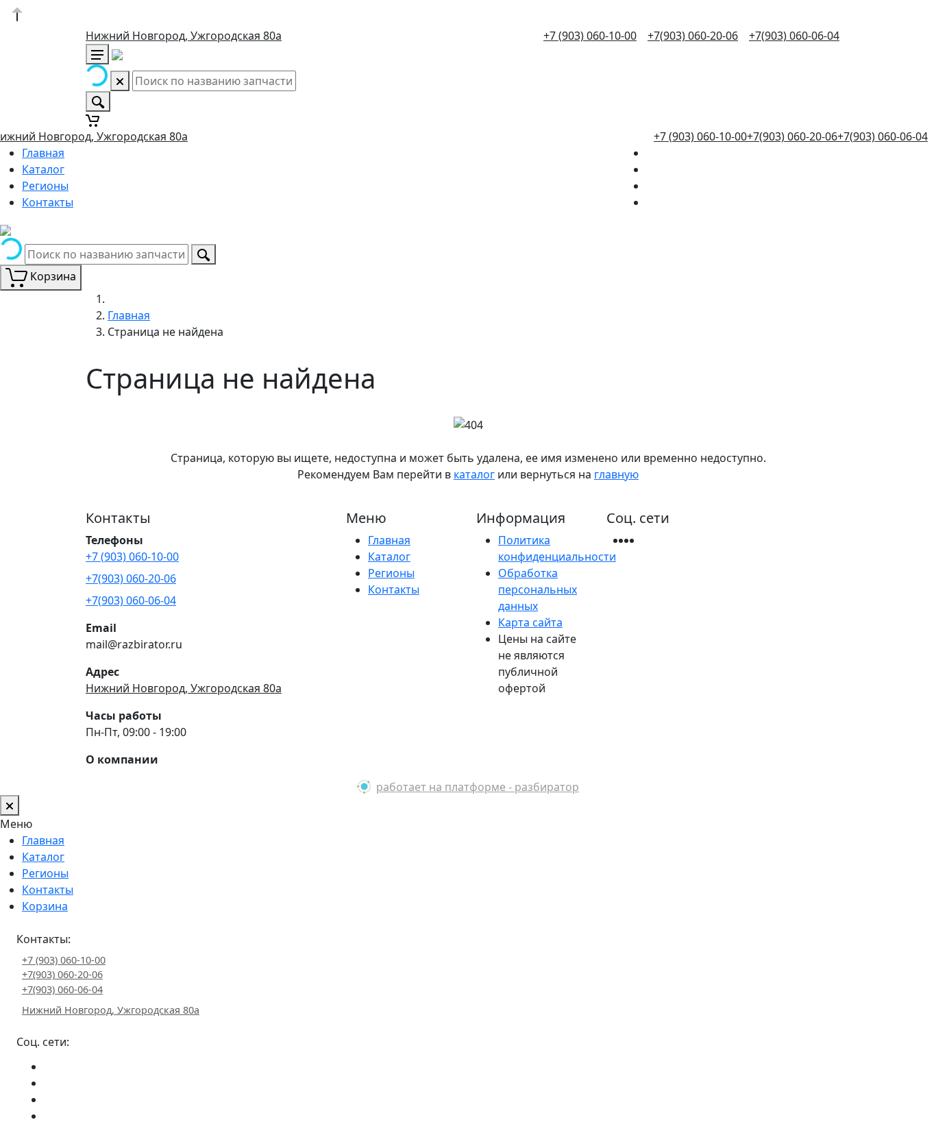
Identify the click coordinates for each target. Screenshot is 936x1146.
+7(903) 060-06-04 (794, 35)
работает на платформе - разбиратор (477, 786)
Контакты (47, 202)
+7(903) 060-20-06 (693, 35)
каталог (474, 474)
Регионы (45, 185)
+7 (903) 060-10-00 (590, 35)
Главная (43, 152)
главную (616, 474)
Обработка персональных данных (537, 589)
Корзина (45, 906)
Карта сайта (530, 622)
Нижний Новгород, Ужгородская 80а (184, 35)
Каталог (43, 169)
